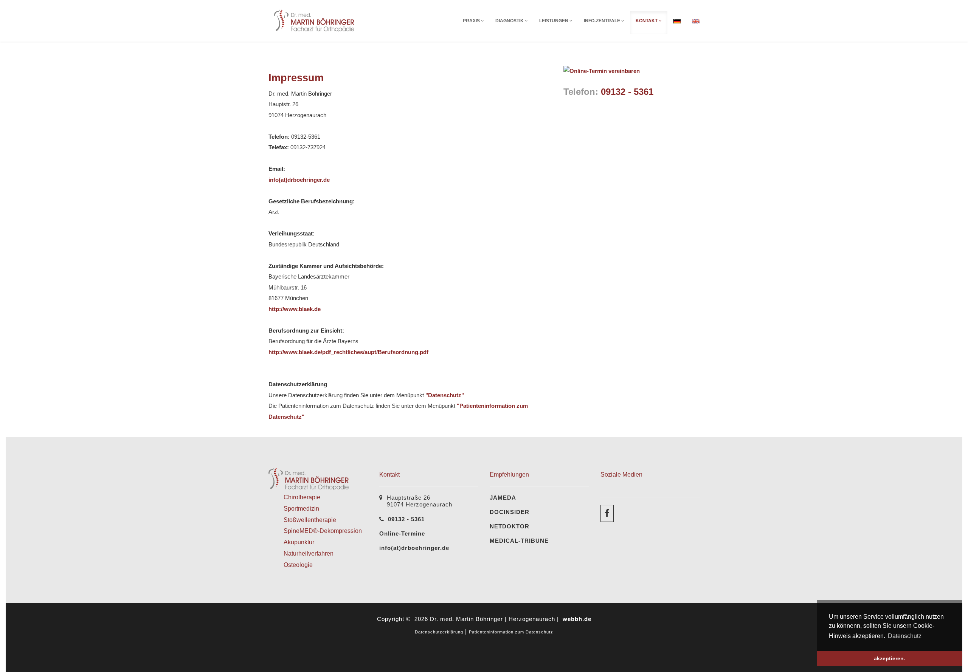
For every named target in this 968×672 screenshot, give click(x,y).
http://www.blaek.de (294, 309)
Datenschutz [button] (904, 636)
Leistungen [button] (554, 20)
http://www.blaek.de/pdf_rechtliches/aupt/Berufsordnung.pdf (348, 352)
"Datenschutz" (444, 395)
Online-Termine (402, 533)
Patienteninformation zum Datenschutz (511, 632)
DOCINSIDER (509, 512)
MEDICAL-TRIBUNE (519, 540)
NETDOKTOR (509, 526)
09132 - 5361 (627, 92)
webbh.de (577, 619)
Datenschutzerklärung (439, 632)
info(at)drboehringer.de (299, 180)
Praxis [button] (472, 20)
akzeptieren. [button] (889, 658)
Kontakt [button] (647, 20)
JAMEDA (503, 497)
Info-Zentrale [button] (602, 20)
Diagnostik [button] (510, 20)
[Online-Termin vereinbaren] (601, 70)
